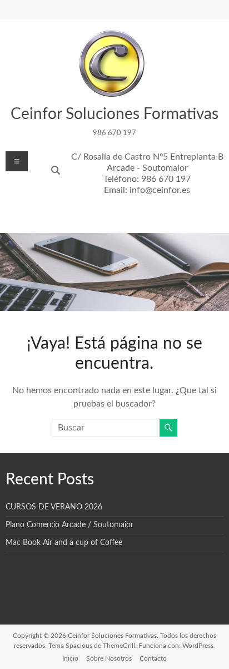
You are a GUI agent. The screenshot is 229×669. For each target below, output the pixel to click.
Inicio (70, 658)
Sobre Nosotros (109, 658)
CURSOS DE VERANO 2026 (54, 507)
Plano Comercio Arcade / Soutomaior (69, 525)
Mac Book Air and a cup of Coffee (64, 543)
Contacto (153, 658)
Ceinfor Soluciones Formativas (114, 114)
